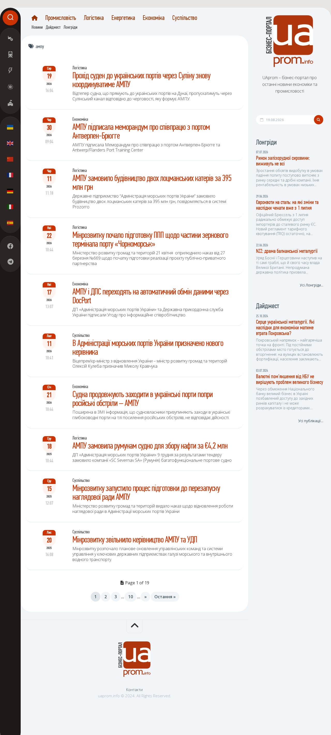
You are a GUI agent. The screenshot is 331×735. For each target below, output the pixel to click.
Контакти (134, 689)
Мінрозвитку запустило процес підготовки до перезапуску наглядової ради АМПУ (146, 493)
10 (130, 597)
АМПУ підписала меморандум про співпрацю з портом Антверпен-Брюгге (141, 132)
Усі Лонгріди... (311, 285)
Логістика (94, 18)
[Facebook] (10, 246)
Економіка (153, 18)
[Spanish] (10, 223)
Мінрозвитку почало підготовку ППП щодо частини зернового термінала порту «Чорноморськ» (150, 240)
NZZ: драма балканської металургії (287, 251)
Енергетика (123, 18)
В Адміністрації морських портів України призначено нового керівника (147, 348)
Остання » (165, 597)
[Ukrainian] (10, 127)
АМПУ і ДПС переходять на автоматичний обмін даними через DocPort (150, 297)
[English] (10, 143)
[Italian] (10, 207)
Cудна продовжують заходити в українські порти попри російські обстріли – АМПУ (142, 399)
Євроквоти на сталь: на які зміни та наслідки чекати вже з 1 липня (287, 205)
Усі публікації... (310, 420)
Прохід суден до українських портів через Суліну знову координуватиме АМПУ (141, 80)
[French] (10, 175)
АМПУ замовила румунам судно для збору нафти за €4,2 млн (150, 446)
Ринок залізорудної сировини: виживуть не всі (283, 161)
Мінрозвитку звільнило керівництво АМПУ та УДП (134, 540)
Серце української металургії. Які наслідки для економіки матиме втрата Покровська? (285, 328)
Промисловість (60, 18)
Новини (37, 27)
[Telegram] (10, 261)
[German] (10, 191)
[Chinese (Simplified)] (10, 159)
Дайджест (53, 27)
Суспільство (184, 18)
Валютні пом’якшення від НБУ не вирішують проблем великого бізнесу (289, 379)
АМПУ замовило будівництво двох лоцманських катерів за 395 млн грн (151, 183)
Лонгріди (70, 27)
